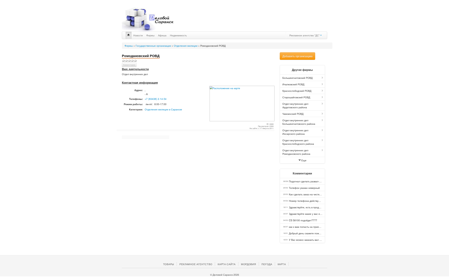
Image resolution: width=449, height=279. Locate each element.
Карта (282, 264)
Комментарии (129, 64)
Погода (267, 264)
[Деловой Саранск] (154, 19)
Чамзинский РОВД (292, 113)
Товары (168, 264)
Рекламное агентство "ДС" (304, 35)
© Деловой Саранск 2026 (224, 274)
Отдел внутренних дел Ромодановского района (296, 151)
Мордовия (248, 264)
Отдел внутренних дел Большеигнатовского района (298, 121)
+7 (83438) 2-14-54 (155, 99)
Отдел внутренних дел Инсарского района (295, 131)
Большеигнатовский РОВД (297, 77)
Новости (138, 35)
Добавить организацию (297, 56)
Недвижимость (178, 35)
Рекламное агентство (195, 264)
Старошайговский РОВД (296, 97)
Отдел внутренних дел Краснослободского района (298, 141)
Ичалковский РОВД (293, 84)
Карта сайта (227, 264)
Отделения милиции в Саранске (163, 109)
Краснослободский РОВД (296, 90)
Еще (303, 160)
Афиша (162, 35)
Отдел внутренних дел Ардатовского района (295, 105)
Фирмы (150, 35)
